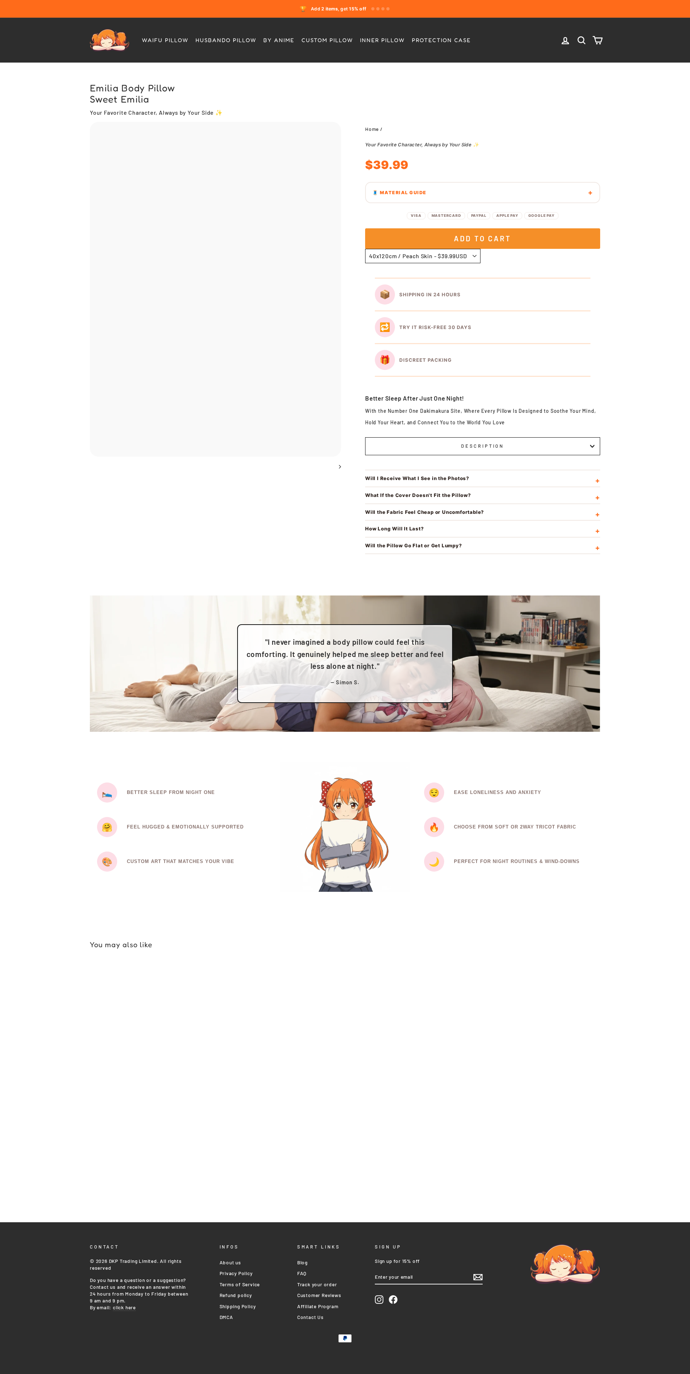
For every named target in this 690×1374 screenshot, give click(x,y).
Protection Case (441, 40)
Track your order (317, 1284)
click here (124, 1307)
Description (482, 446)
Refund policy (236, 1295)
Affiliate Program (318, 1306)
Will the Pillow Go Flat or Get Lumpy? (413, 545)
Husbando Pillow (226, 40)
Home (372, 129)
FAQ (302, 1273)
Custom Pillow (327, 40)
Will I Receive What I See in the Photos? (417, 478)
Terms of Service (240, 1284)
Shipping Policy (238, 1306)
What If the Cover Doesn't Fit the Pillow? (418, 495)
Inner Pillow (382, 40)
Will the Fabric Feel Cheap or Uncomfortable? (424, 512)
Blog (302, 1262)
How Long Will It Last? (394, 528)
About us (230, 1262)
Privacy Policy (236, 1273)
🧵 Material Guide (399, 192)
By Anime (278, 40)
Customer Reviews (319, 1295)
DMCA (226, 1317)
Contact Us (310, 1317)
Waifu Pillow (165, 40)
